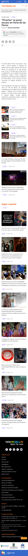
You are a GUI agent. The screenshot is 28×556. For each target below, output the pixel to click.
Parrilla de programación (8, 480)
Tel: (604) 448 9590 (6, 510)
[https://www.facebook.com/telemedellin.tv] (6, 449)
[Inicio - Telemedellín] (9, 6)
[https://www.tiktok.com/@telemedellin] (14, 449)
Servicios (4, 459)
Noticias (7, 10)
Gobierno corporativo (7, 469)
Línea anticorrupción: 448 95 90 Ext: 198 (12, 499)
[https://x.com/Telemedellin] (10, 449)
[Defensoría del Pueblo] (16, 546)
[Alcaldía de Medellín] (7, 546)
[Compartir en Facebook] (3, 41)
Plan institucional (6, 467)
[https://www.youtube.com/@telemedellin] (21, 449)
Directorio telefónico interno (9, 471)
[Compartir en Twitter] (6, 41)
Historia (4, 457)
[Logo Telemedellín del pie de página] (14, 442)
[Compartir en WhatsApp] (10, 41)
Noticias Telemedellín (13, 27)
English (20, 1)
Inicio (3, 10)
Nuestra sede (5, 462)
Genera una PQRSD (7, 483)
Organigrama (5, 464)
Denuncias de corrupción (8, 497)
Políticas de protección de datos (10, 487)
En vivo (24, 538)
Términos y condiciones (8, 485)
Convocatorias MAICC (7, 495)
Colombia (13, 133)
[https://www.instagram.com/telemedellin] (17, 449)
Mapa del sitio (5, 474)
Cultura (11, 10)
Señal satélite (5, 492)
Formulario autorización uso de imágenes (12, 490)
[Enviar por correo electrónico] (13, 41)
